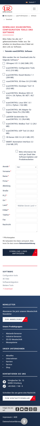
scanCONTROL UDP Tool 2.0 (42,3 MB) (20, 132)
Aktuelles (9, 355)
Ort (4, 200)
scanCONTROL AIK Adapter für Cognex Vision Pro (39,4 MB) (18, 111)
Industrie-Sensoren (13, 336)
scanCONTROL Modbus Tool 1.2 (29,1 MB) (21, 125)
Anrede (6, 166)
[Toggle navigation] (34, 9)
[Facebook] (17, 409)
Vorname (7, 171)
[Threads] (30, 409)
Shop (8, 367)
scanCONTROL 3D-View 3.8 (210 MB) (21, 81)
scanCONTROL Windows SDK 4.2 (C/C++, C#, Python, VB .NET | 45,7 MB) (20, 95)
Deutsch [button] (31, 2)
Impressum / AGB (10, 417)
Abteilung (6, 186)
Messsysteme (11, 342)
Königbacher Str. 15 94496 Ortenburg (16, 381)
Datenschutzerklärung (27, 243)
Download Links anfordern (18, 252)
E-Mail (6, 210)
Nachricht (7, 224)
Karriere (9, 361)
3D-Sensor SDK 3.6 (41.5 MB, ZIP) (20, 137)
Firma (5, 181)
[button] (24, 421)
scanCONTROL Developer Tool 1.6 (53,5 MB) (20, 87)
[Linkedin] (26, 409)
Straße (5, 190)
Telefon (6, 215)
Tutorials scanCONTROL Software (18, 51)
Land (5, 205)
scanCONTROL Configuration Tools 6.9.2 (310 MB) (20, 69)
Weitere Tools (8, 285)
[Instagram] (35, 409)
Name (6, 176)
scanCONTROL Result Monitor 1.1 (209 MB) (20, 76)
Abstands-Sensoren (14, 333)
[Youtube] (22, 409)
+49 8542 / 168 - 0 (15, 386)
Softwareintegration (10, 282)
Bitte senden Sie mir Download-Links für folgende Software (19, 58)
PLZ (5, 195)
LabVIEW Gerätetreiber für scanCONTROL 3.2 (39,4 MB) (18, 118)
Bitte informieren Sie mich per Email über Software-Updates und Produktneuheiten (28, 156)
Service (9, 364)
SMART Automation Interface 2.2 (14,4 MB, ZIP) (19, 143)
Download (8, 289)
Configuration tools (10, 275)
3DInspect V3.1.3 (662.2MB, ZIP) (19, 63)
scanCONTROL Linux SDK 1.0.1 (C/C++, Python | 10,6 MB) (18, 103)
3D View (6, 279)
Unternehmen (11, 358)
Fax (4, 219)
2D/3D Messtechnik (14, 339)
